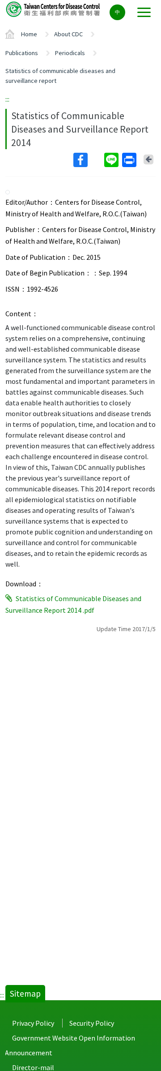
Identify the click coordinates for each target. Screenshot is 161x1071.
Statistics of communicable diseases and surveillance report (60, 76)
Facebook (87, 160)
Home (29, 34)
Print (130, 160)
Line (112, 160)
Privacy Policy (33, 1023)
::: (7, 99)
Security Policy (91, 1023)
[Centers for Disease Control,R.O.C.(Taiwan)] (53, 8)
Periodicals (70, 53)
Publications (21, 53)
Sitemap (25, 993)
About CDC (68, 34)
